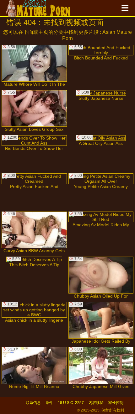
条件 (49, 403)
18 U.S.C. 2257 (71, 403)
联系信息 (33, 403)
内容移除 (96, 403)
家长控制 (115, 403)
